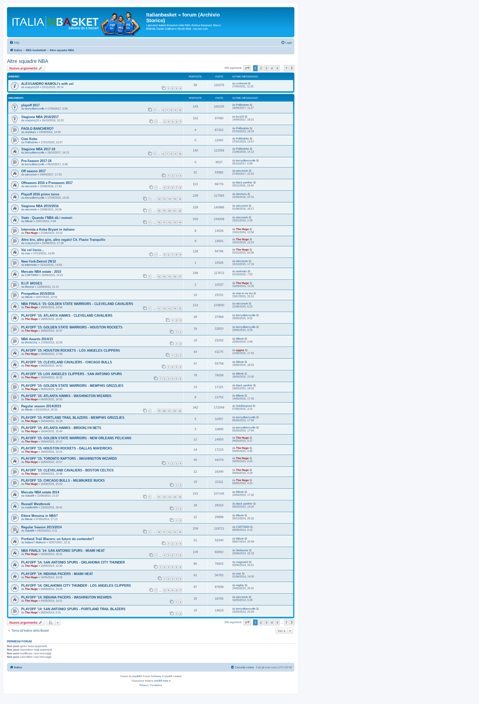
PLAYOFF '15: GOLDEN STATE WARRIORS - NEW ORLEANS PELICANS (76, 438)
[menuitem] (14, 43)
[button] (247, 68)
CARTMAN (31, 275)
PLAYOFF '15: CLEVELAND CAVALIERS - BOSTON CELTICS (67, 470)
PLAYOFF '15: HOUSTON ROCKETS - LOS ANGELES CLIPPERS (70, 350)
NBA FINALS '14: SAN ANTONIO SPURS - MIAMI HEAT (63, 551)
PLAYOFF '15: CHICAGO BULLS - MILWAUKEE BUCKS (63, 480)
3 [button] (266, 68)
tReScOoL (31, 342)
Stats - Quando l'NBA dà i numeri (46, 218)
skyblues (30, 132)
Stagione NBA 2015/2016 (40, 206)
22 (180, 210)
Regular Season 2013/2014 (41, 527)
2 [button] (261, 68)
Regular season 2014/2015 (41, 406)
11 (164, 222)
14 (169, 199)
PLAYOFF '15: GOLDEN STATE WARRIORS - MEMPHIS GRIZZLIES (72, 386)
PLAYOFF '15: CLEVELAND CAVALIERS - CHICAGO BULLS (66, 362)
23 (180, 411)
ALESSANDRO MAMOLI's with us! (47, 84)
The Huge (31, 232)
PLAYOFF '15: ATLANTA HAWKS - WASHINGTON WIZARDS (66, 396)
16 (180, 199)
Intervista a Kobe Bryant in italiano (48, 229)
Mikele (29, 221)
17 (180, 276)
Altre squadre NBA (27, 61)
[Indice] (77, 22)
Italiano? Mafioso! (35, 542)
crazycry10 (32, 87)
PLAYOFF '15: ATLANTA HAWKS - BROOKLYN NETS (61, 428)
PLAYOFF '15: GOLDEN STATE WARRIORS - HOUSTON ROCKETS (71, 327)
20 (169, 210)
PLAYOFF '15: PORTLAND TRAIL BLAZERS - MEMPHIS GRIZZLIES (72, 418)
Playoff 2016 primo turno (40, 194)
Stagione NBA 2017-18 (38, 149)
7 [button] (286, 68)
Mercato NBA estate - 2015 (41, 272)
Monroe (29, 286)
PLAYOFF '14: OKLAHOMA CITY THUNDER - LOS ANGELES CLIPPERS (76, 585)
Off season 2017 (33, 171)
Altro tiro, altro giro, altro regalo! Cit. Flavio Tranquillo (63, 240)
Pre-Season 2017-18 (36, 161)
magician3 (242, 562)
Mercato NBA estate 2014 (40, 492)
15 (174, 199)
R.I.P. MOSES (31, 283)
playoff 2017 (30, 105)
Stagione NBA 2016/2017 (40, 117)
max (27, 253)
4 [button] (272, 68)
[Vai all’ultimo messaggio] (249, 83)
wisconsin (31, 174)
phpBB (136, 676)
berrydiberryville (34, 108)
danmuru (241, 193)
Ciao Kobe (29, 139)
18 (159, 210)
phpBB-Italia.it (162, 680)
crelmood (241, 83)
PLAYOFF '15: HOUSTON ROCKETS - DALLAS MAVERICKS (66, 448)
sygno (240, 350)
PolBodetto (242, 104)
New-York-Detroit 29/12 (38, 261)
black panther (244, 182)
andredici (241, 271)
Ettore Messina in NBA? (39, 516)
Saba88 (29, 495)
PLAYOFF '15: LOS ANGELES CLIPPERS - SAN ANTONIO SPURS (71, 374)
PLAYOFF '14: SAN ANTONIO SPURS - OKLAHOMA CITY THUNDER (73, 562)
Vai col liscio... (32, 250)
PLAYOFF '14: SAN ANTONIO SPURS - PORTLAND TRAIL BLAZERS (73, 609)
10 (180, 110)
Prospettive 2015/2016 (38, 293)
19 (164, 210)
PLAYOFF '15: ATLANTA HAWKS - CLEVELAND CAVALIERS (67, 315)
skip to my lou (244, 293)
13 (164, 199)
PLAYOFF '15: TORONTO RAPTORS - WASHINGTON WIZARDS (69, 458)
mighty (240, 585)
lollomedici (31, 264)
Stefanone (242, 550)
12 (159, 199)
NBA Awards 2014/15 (37, 339)
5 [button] (277, 68)
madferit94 (31, 507)
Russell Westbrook (35, 504)
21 (174, 210)
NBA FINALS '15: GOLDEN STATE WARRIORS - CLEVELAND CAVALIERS (77, 304)
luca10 (240, 116)
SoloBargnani (244, 405)
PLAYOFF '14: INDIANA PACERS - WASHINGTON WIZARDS (66, 597)
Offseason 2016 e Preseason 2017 (47, 183)
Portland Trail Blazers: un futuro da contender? (57, 539)
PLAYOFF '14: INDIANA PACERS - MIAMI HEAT (57, 574)
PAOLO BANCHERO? (37, 129)
